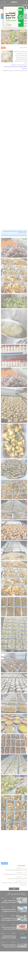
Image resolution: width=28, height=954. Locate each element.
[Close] (24, 6)
